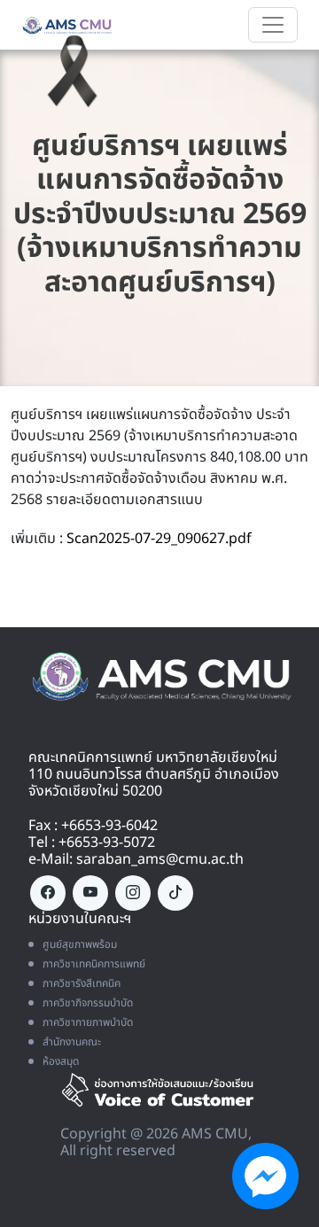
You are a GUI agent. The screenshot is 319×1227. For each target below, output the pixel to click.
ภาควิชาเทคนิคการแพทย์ (94, 964)
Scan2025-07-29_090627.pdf (159, 538)
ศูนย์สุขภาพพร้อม (80, 944)
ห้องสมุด (61, 1061)
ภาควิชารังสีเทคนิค (82, 983)
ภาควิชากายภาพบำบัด (88, 1022)
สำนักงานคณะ (72, 1042)
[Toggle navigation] (273, 25)
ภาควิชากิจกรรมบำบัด (88, 1003)
